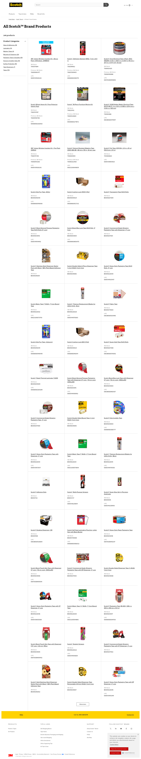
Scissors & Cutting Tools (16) (11, 61)
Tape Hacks (43, 731)
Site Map (89, 737)
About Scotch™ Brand (92, 728)
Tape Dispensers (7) (9, 67)
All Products (11, 731)
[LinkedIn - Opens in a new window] (115, 728)
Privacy (21, 754)
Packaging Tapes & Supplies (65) (13, 57)
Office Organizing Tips (46, 743)
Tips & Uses (22, 14)
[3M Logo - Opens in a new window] (15, 4)
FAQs (32, 14)
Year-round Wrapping (46, 737)
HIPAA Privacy (27, 754)
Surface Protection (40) (10, 64)
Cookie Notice (114, 744)
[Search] (106, 5)
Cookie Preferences (70, 754)
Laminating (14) (7, 48)
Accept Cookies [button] (115, 753)
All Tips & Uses (44, 746)
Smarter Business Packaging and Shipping (51, 734)
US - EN (126, 5)
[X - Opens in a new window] (110, 728)
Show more (83, 704)
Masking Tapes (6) (8, 51)
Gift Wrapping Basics (46, 728)
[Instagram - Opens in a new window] (131, 728)
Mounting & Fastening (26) (11, 54)
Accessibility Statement (43, 754)
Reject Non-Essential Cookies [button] (119, 749)
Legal (16, 754)
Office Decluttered (45, 740)
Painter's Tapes (12, 728)
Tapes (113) (6, 70)
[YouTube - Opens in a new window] (121, 728)
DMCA (34, 754)
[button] (128, 752)
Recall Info (41, 14)
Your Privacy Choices (55, 754)
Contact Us (130, 715)
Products (12, 14)
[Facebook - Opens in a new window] (126, 728)
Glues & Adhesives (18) (10, 45)
